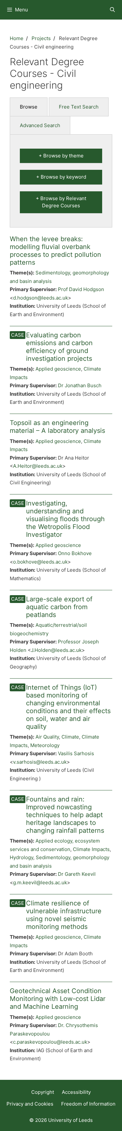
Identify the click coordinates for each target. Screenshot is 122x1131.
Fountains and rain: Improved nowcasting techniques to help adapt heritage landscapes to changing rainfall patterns (65, 814)
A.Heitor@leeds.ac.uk (37, 466)
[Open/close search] (112, 10)
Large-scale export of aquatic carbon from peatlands (59, 607)
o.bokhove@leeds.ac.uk (40, 562)
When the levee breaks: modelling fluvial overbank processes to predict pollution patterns (55, 250)
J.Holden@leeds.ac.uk (56, 650)
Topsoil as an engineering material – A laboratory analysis (57, 426)
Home (16, 38)
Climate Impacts (91, 849)
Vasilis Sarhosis (76, 753)
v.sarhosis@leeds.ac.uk (40, 762)
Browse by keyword (63, 177)
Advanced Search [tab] (40, 125)
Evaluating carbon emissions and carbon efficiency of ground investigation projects (59, 346)
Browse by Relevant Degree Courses (63, 202)
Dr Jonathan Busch (80, 385)
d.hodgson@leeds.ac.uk (40, 298)
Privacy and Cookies (30, 1104)
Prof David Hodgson (81, 289)
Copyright (42, 1092)
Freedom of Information (88, 1104)
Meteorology (45, 745)
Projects (41, 38)
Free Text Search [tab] (79, 107)
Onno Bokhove (75, 553)
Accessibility (76, 1092)
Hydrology (21, 857)
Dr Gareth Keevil (77, 874)
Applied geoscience (58, 369)
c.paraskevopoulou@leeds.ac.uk (50, 1042)
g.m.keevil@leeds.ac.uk (40, 882)
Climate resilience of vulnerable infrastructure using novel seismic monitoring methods (64, 915)
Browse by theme (63, 156)
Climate (70, 737)
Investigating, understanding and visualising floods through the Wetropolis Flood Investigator (65, 518)
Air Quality (47, 737)
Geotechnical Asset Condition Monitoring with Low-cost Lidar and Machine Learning (57, 998)
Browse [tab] (28, 107)
